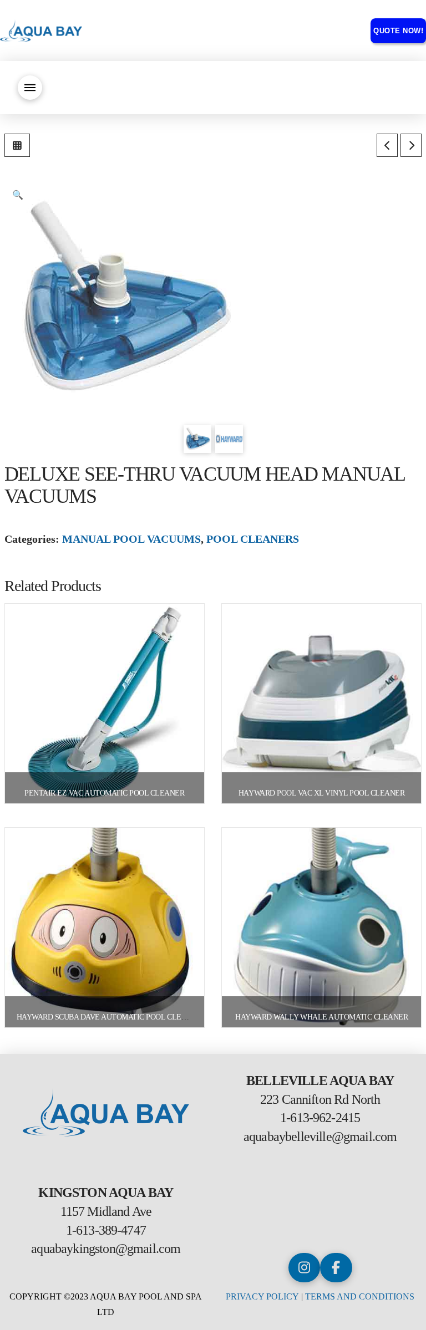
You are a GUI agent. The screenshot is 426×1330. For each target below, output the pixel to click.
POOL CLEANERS (252, 539)
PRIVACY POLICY (262, 1296)
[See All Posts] (17, 145)
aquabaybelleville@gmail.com (320, 1136)
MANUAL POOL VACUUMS (131, 539)
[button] (30, 87)
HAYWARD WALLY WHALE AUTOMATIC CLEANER (321, 1017)
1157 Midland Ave (106, 1211)
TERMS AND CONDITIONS (359, 1296)
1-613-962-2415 (320, 1117)
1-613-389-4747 (106, 1230)
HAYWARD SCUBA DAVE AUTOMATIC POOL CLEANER (109, 1017)
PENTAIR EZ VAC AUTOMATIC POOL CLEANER (104, 793)
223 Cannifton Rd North (320, 1099)
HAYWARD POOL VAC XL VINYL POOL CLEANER (321, 793)
